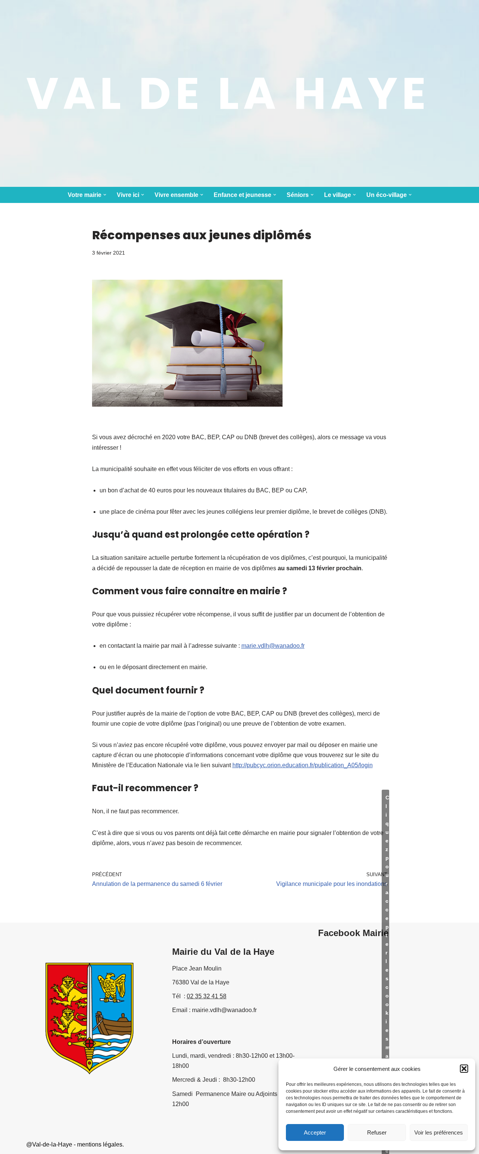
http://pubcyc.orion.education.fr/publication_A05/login (302, 765)
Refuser (377, 1132)
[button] (464, 1068)
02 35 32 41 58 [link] (206, 996)
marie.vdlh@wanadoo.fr (273, 646)
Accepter (315, 1132)
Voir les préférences (438, 1132)
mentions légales (99, 1144)
